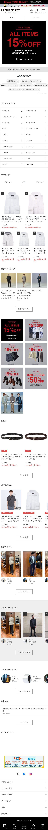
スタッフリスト (24, 691)
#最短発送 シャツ (12, 81)
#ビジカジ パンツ (15, 89)
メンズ (12, 18)
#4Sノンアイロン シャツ (9, 85)
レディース (36, 18)
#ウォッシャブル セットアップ (31, 81)
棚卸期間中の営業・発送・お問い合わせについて (24, 69)
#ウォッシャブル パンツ (31, 89)
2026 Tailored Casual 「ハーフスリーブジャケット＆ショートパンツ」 (24, 296)
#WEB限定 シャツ (41, 85)
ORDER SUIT (37, 290)
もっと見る (24, 475)
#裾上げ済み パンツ (26, 85)
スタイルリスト (24, 309)
